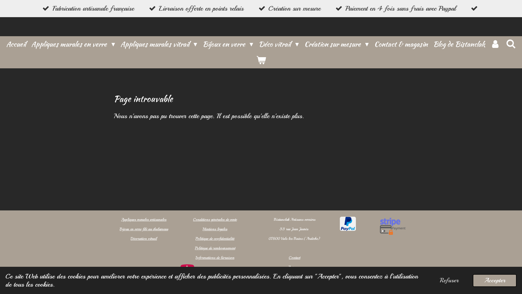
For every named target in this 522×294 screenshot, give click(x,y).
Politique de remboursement (215, 248)
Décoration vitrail (143, 238)
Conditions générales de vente (215, 219)
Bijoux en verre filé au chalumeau (144, 229)
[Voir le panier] (261, 60)
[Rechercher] (510, 44)
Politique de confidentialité (214, 238)
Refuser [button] (449, 280)
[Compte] (495, 44)
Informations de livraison (214, 257)
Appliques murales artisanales (143, 219)
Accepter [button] (494, 280)
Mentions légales (215, 229)
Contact (294, 257)
